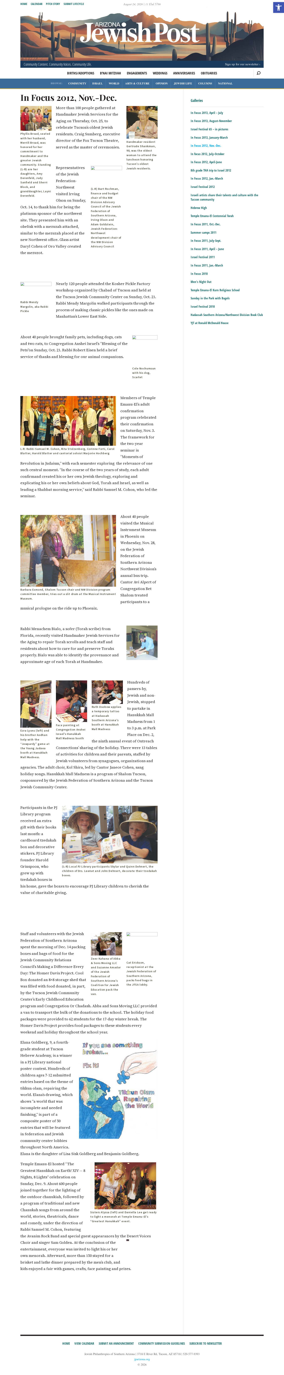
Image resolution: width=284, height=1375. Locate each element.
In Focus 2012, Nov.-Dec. (206, 145)
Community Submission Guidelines (161, 1343)
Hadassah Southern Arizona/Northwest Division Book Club (227, 315)
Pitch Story (53, 4)
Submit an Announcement (116, 1343)
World (114, 83)
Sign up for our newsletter (241, 64)
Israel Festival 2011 (203, 257)
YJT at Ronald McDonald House (209, 323)
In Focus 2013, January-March (209, 137)
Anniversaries (184, 73)
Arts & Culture (137, 83)
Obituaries (209, 73)
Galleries (197, 100)
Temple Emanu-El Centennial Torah (212, 216)
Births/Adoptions (80, 73)
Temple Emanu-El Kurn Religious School (215, 290)
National (225, 83)
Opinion (162, 83)
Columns (205, 83)
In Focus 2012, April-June (206, 162)
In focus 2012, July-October (207, 154)
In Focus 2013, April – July (207, 113)
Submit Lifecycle (74, 4)
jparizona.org (142, 1359)
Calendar (36, 4)
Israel (97, 83)
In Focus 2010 (199, 274)
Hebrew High (199, 208)
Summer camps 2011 (203, 232)
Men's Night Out (201, 282)
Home (23, 4)
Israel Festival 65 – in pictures (209, 129)
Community (77, 83)
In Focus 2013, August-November (211, 121)
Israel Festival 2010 (203, 306)
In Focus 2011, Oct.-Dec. (206, 224)
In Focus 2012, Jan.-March (207, 178)
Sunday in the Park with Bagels (210, 298)
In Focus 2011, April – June (207, 249)
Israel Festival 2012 (203, 187)
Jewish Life (183, 83)
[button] (278, 7)
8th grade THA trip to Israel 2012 (211, 170)
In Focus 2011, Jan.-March (207, 265)
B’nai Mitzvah (110, 73)
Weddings (160, 73)
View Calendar (84, 1343)
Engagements (137, 73)
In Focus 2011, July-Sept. (206, 240)
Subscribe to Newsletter (205, 1343)
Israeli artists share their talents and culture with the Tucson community (224, 197)
